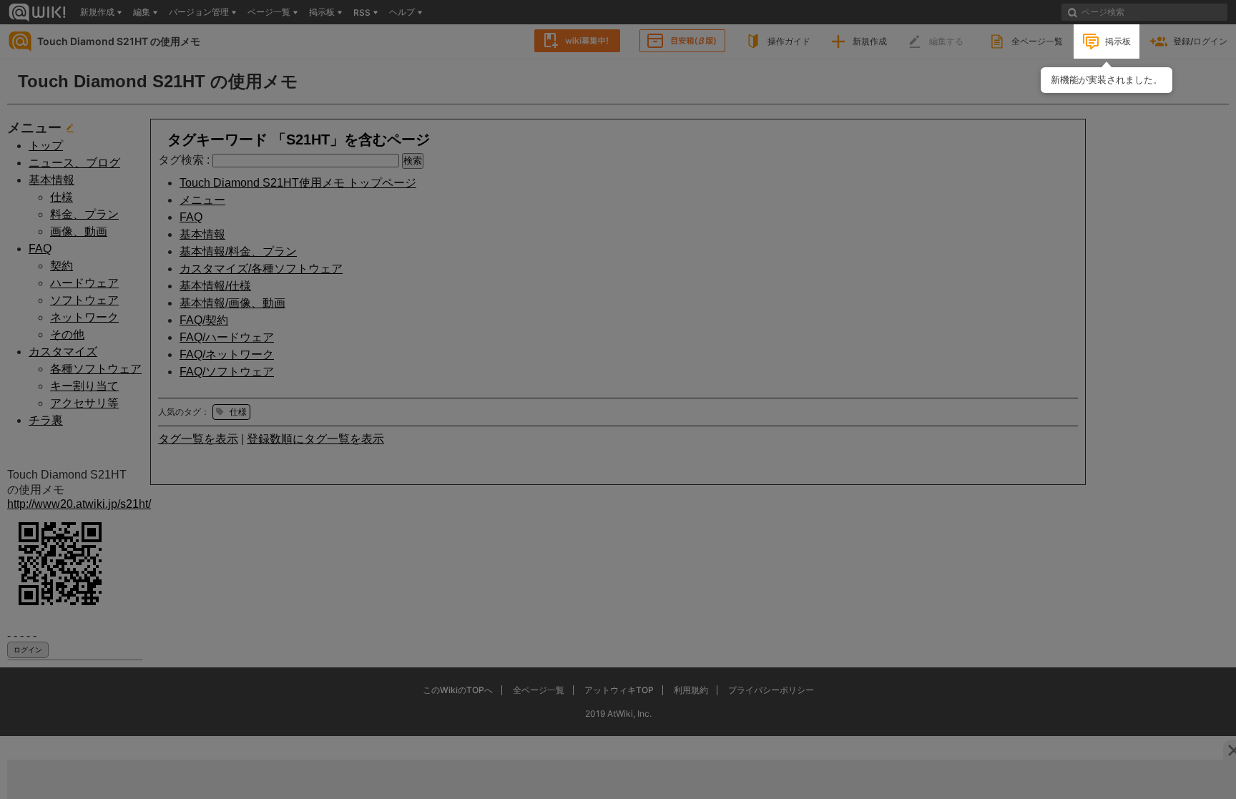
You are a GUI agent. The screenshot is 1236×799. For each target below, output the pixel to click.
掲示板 (1118, 41)
